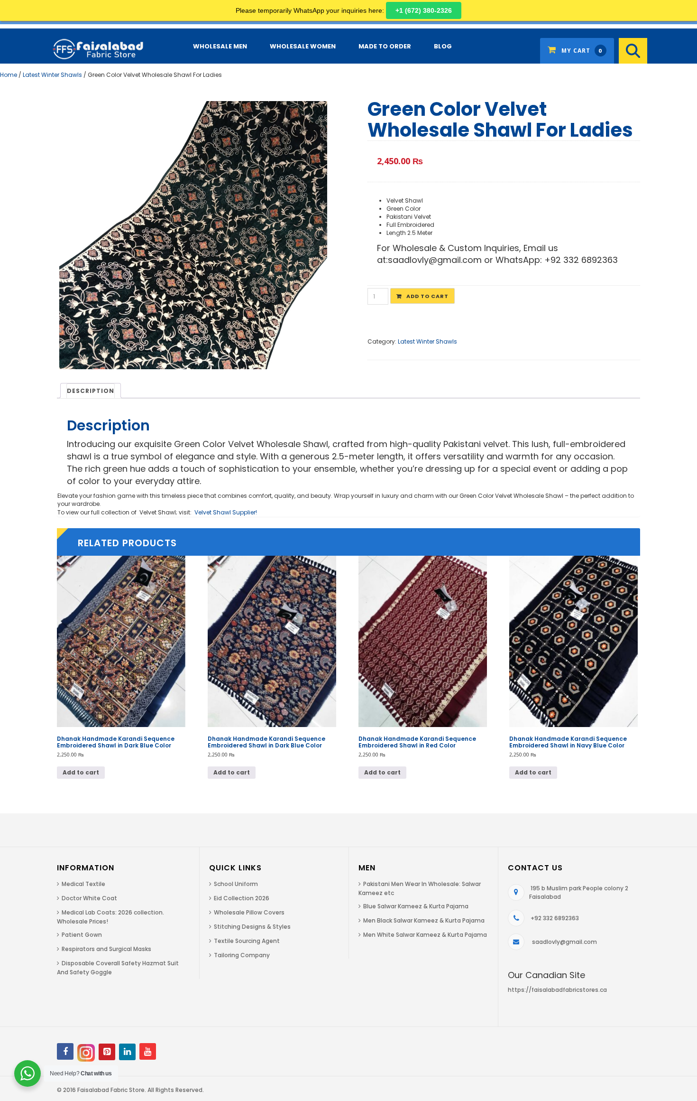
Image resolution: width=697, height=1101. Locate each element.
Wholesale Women (303, 46)
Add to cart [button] (81, 772)
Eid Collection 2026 (241, 898)
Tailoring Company (242, 955)
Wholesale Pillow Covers (249, 912)
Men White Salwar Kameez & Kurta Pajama (425, 935)
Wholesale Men (220, 46)
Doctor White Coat (89, 898)
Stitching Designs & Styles (252, 927)
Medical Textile (83, 884)
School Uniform (236, 884)
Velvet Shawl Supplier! (225, 512)
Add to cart (427, 296)
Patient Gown (82, 935)
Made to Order (384, 46)
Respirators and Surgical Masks (106, 949)
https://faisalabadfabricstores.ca (557, 990)
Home (8, 75)
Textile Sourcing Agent (247, 941)
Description (90, 391)
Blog (443, 46)
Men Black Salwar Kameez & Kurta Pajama (424, 920)
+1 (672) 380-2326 (423, 10)
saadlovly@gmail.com (564, 942)
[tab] (90, 390)
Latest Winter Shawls (52, 75)
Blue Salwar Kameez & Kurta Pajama (415, 906)
